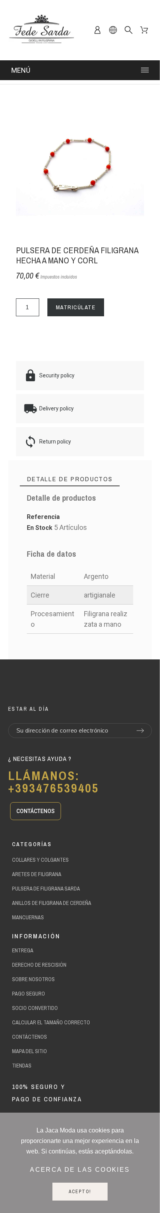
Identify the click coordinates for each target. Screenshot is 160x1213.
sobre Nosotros (33, 979)
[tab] (70, 479)
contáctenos (29, 1036)
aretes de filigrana (36, 874)
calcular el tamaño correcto (51, 1022)
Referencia (43, 517)
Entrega (22, 950)
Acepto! (80, 1191)
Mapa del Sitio (29, 1051)
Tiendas (21, 1065)
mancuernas (28, 917)
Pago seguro (28, 993)
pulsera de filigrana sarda (46, 888)
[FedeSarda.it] (41, 30)
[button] (35, 811)
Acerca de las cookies (80, 1169)
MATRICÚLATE (76, 307)
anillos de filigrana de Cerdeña (51, 902)
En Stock (39, 527)
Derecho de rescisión (39, 964)
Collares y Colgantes (40, 859)
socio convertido (35, 1007)
